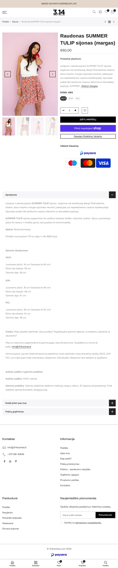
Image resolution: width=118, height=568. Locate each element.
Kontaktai (65, 485)
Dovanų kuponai (10, 528)
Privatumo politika (69, 480)
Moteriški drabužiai (12, 518)
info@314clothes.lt (21, 346)
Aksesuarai (7, 523)
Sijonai (15, 22)
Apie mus (65, 453)
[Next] (52, 74)
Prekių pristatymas (69, 464)
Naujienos (7, 512)
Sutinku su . (83, 522)
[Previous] (8, 74)
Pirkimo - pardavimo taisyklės (75, 469)
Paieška (64, 448)
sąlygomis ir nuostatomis (88, 522)
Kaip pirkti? (66, 458)
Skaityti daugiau (89, 86)
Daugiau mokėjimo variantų (88, 136)
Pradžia (5, 22)
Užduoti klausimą (69, 146)
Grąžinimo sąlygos (69, 474)
